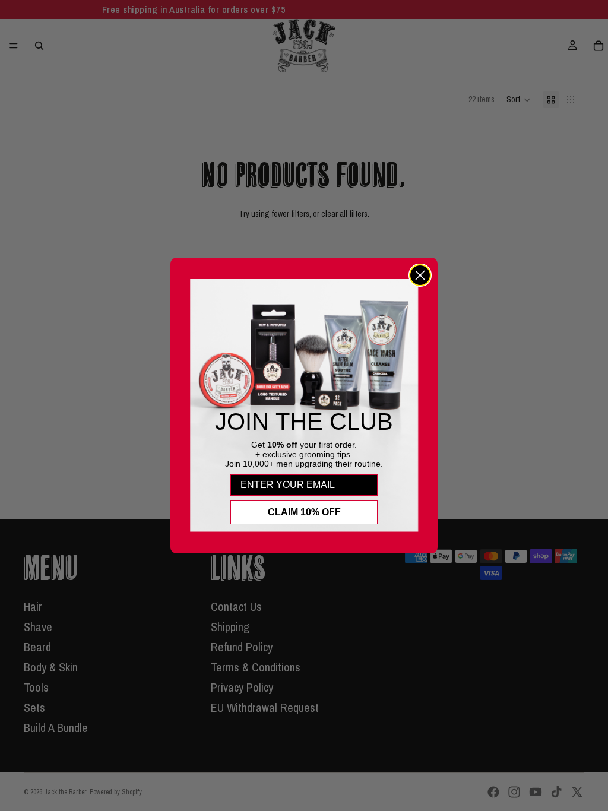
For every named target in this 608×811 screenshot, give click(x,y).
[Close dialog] (420, 275)
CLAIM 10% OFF (304, 512)
